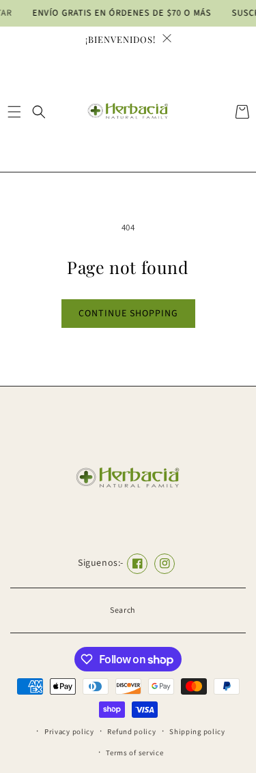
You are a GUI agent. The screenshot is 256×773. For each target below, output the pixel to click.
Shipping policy (197, 732)
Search (123, 610)
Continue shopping (128, 313)
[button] (14, 112)
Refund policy (131, 732)
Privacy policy (69, 732)
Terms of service (134, 753)
